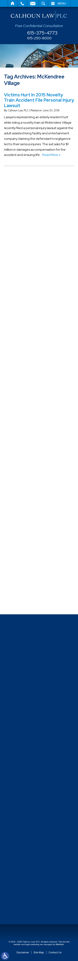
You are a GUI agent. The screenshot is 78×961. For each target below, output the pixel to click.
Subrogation (21, 535)
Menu (62, 3)
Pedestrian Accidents (27, 431)
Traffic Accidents (24, 549)
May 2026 (19, 209)
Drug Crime (20, 364)
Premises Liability (24, 475)
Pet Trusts (19, 446)
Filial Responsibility (25, 386)
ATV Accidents (22, 238)
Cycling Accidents (25, 327)
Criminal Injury (21, 320)
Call (22, 3)
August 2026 (21, 187)
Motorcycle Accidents (27, 424)
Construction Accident (28, 305)
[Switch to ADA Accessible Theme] (5, 956)
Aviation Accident (24, 253)
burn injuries (20, 275)
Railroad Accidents (25, 490)
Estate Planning (23, 379)
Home (12, 3)
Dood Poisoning (23, 357)
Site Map (39, 952)
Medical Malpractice (26, 416)
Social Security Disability (29, 512)
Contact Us (55, 952)
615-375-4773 (42, 33)
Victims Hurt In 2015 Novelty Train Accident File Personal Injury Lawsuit (39, 100)
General (18, 394)
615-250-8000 (39, 38)
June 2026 (20, 202)
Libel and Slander (24, 409)
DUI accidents (22, 372)
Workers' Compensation (29, 594)
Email (32, 3)
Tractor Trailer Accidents (29, 542)
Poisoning (19, 453)
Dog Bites (19, 349)
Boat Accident (22, 268)
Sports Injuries (22, 527)
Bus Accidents (22, 283)
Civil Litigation (22, 298)
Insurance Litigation (26, 401)
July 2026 (19, 194)
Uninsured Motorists (26, 579)
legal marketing (32, 944)
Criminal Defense (24, 312)
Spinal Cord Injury (24, 520)
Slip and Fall (20, 505)
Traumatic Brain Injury (27, 564)
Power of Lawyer (24, 468)
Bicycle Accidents (24, 261)
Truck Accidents (23, 572)
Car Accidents (22, 290)
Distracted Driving (24, 342)
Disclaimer (23, 952)
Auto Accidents (23, 246)
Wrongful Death (23, 601)
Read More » (51, 155)
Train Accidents (23, 557)
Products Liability (24, 483)
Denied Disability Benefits (30, 335)
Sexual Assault (22, 498)
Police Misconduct (25, 460)
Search (43, 3)
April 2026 (19, 216)
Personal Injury (22, 438)
